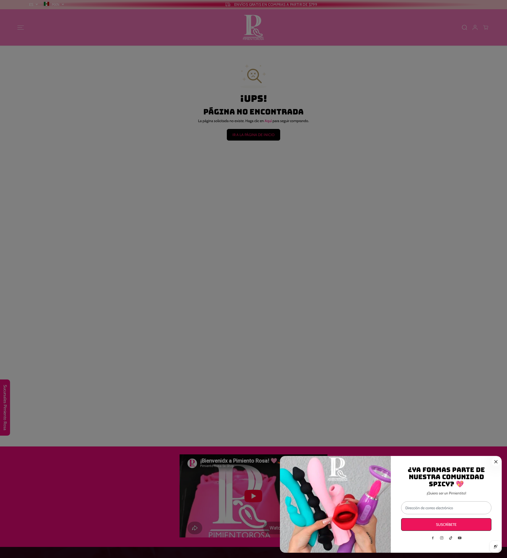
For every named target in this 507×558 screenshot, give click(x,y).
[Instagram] (441, 537)
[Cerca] (496, 462)
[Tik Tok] (450, 537)
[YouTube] (459, 537)
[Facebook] (432, 537)
